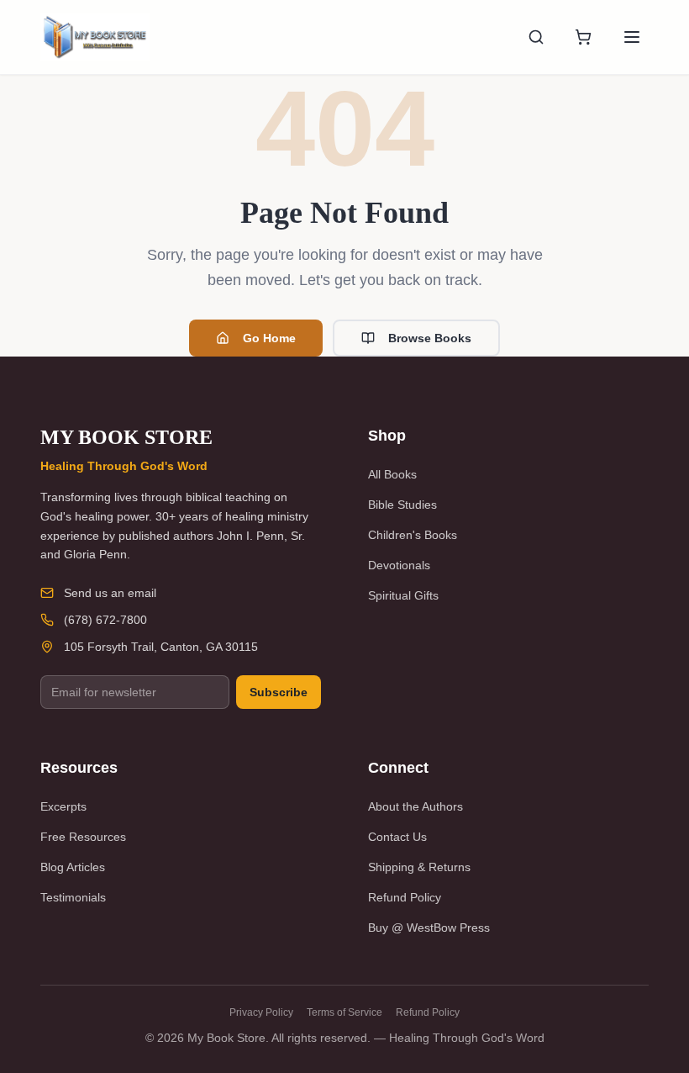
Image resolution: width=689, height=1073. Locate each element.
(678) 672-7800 (105, 619)
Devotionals (399, 565)
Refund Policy (404, 897)
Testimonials (73, 897)
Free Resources (83, 836)
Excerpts (63, 806)
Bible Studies (402, 504)
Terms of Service (344, 1012)
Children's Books (412, 535)
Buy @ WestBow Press (429, 927)
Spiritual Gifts (403, 595)
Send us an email (110, 593)
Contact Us (397, 836)
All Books (392, 474)
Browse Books (429, 338)
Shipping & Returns (419, 867)
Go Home (269, 338)
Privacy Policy (261, 1012)
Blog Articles (72, 867)
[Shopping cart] (583, 37)
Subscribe (279, 692)
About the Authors (415, 806)
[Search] (536, 37)
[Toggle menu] (632, 37)
